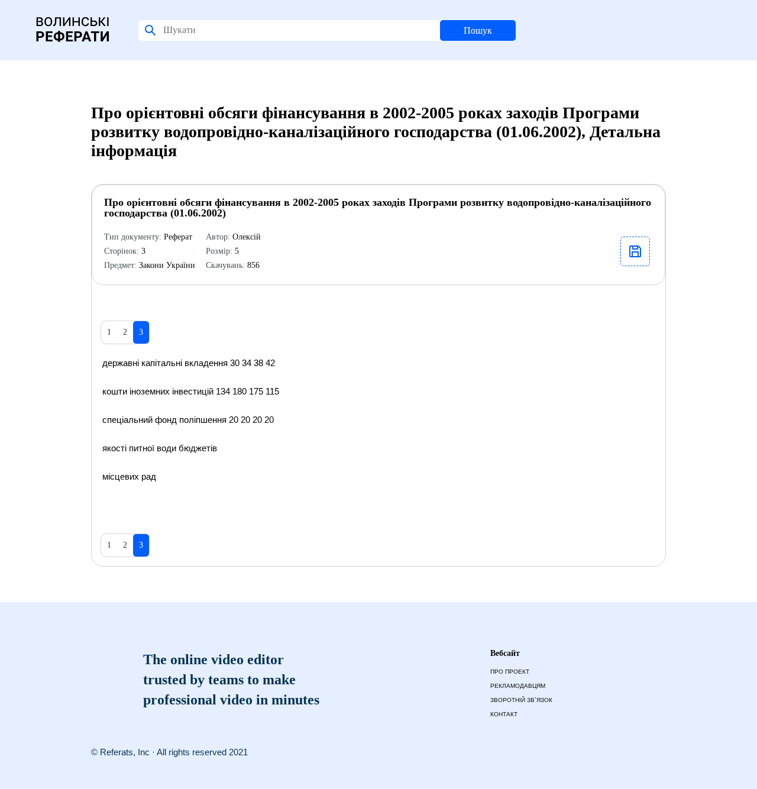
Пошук (478, 30)
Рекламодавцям (517, 686)
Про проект (509, 671)
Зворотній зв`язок (521, 700)
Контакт (503, 714)
